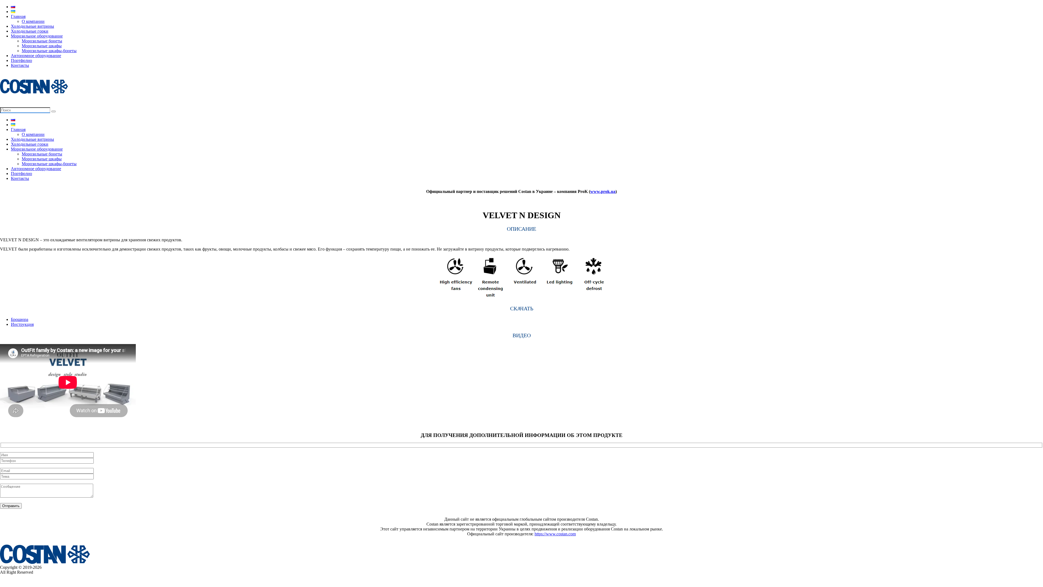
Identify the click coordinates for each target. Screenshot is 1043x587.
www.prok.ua (602, 191)
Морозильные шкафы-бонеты (49, 50)
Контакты (20, 65)
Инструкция (22, 324)
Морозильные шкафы (42, 45)
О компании (33, 21)
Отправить (11, 506)
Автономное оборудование (36, 55)
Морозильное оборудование (37, 36)
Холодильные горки (29, 31)
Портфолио (21, 60)
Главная (18, 16)
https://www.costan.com (555, 534)
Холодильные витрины (32, 26)
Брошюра (19, 319)
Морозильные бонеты (42, 41)
